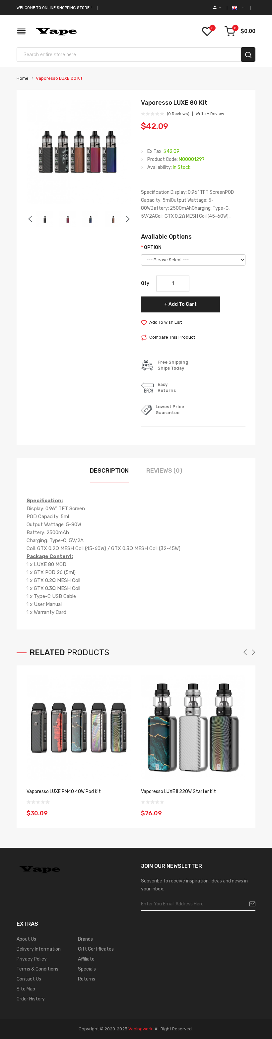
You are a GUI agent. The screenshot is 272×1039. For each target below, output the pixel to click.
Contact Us (29, 979)
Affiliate (86, 959)
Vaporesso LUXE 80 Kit (59, 78)
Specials (87, 969)
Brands (85, 939)
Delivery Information (39, 949)
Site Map (26, 989)
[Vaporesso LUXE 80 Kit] (44, 219)
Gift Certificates (96, 949)
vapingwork (140, 1028)
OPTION (153, 247)
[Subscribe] (249, 904)
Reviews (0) (164, 470)
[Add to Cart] (124, 809)
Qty (145, 283)
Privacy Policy (32, 959)
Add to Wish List (165, 322)
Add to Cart (183, 304)
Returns (86, 979)
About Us (26, 939)
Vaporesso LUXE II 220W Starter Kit (178, 791)
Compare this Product (172, 337)
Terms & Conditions (37, 969)
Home (23, 78)
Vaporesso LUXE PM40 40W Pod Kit (64, 791)
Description (109, 470)
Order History (31, 999)
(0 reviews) (178, 114)
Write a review (210, 114)
